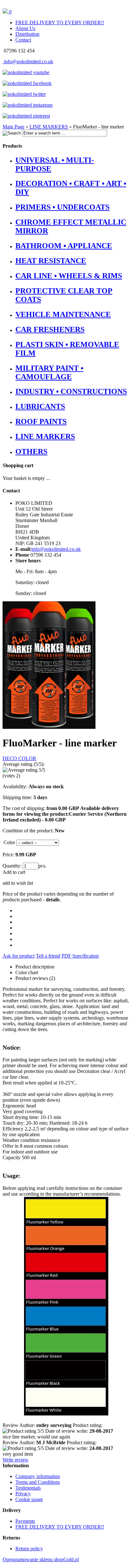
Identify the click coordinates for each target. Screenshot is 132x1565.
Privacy (23, 1493)
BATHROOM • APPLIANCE (63, 246)
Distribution (27, 34)
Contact (23, 39)
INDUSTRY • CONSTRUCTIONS (71, 391)
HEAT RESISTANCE (50, 261)
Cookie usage (29, 1499)
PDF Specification (80, 956)
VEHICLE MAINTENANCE (63, 314)
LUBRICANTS (40, 406)
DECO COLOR (19, 758)
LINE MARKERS (45, 436)
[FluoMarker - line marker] (49, 727)
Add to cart (14, 872)
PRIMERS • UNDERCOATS (62, 207)
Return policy (29, 1548)
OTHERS (31, 451)
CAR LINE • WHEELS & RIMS (68, 276)
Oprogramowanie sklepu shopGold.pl (41, 1559)
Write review (16, 1459)
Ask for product (19, 956)
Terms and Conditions (37, 1482)
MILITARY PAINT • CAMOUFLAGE (49, 372)
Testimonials (28, 1488)
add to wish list (18, 883)
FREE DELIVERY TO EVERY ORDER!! (59, 22)
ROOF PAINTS (41, 421)
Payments (25, 1521)
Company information (37, 1476)
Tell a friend (48, 956)
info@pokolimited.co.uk (28, 61)
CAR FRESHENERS (50, 329)
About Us (25, 28)
